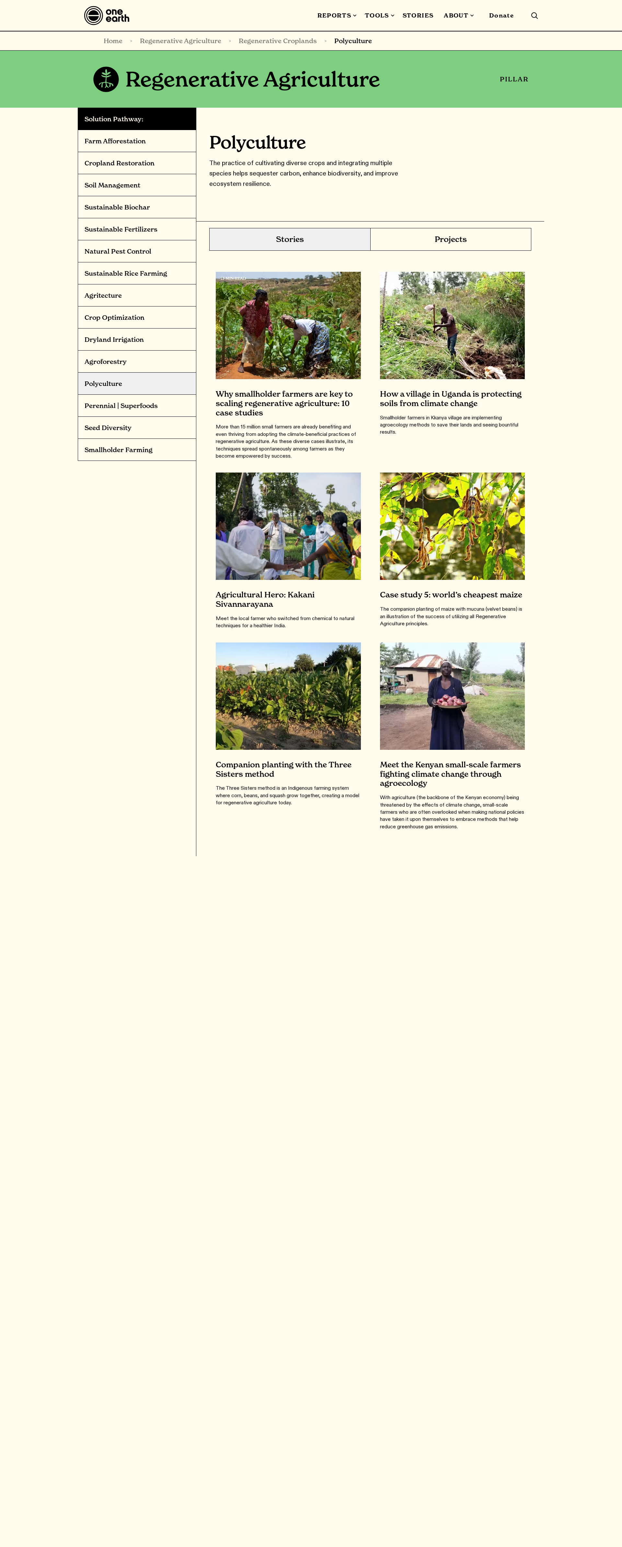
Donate (501, 15)
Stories (418, 15)
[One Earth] (109, 15)
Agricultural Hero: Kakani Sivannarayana (265, 599)
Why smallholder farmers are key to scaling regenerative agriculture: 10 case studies (284, 403)
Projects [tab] (451, 239)
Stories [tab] (290, 239)
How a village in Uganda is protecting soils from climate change (451, 398)
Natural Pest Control (118, 251)
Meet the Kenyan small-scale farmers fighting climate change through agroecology (450, 774)
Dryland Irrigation (114, 339)
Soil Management (112, 185)
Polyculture (103, 384)
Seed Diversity (108, 428)
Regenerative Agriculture (180, 41)
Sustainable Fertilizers (121, 229)
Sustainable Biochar (117, 207)
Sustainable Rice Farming (126, 273)
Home (113, 41)
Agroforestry (106, 362)
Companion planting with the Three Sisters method (283, 769)
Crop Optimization (114, 317)
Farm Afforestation (115, 141)
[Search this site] (534, 15)
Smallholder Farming (119, 450)
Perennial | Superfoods (121, 406)
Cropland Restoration (120, 163)
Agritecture (103, 295)
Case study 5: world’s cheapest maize (451, 594)
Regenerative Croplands (278, 41)
